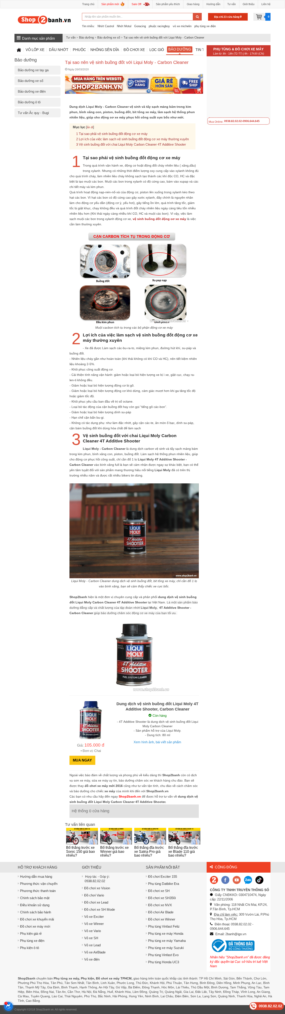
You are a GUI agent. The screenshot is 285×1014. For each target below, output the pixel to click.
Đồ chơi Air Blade (160, 912)
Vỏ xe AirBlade (95, 952)
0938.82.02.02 (95, 881)
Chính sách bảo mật (34, 898)
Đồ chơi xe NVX (160, 905)
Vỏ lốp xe (35, 50)
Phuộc (79, 50)
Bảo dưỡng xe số (108, 37)
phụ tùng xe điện (205, 26)
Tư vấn (231, 4)
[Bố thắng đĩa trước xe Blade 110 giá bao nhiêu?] (184, 836)
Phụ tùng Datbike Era (163, 884)
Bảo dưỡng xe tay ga (33, 70)
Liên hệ (266, 4)
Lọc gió (156, 50)
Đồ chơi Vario (94, 895)
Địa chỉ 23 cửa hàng (227, 16)
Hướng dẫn (213, 4)
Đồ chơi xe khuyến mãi (37, 919)
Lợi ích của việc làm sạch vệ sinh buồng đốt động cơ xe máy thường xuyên (134, 139)
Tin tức (202, 50)
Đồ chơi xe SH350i (162, 898)
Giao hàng (193, 4)
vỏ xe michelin (182, 26)
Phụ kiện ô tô (29, 948)
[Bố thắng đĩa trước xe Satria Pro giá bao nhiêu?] (150, 836)
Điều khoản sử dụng (34, 905)
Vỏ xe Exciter (94, 916)
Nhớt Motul (124, 26)
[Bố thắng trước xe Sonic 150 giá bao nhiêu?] (82, 836)
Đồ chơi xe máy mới (35, 926)
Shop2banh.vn (45, 1009)
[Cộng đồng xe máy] (214, 880)
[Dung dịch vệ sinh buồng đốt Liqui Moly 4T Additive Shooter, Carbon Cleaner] (90, 720)
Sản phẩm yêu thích (168, 4)
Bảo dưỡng (86, 37)
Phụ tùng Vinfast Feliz (164, 926)
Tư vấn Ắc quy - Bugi (33, 113)
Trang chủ (88, 4)
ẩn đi (90, 127)
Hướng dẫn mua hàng (36, 876)
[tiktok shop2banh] (259, 880)
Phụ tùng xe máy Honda (165, 933)
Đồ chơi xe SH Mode (99, 909)
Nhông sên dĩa (104, 50)
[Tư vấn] (18, 50)
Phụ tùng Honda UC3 (163, 962)
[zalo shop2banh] (248, 880)
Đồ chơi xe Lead (96, 902)
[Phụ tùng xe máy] (44, 19)
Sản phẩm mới (110, 4)
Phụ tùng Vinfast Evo (163, 955)
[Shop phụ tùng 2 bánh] (225, 880)
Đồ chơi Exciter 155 (162, 876)
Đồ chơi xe (134, 50)
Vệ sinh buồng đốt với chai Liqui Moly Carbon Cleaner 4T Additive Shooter (132, 144)
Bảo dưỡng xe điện (32, 91)
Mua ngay (82, 760)
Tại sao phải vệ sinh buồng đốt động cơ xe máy (113, 134)
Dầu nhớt (58, 50)
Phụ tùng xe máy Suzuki (166, 948)
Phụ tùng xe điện (32, 941)
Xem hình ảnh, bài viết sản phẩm (157, 742)
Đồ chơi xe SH (159, 891)
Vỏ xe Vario (92, 931)
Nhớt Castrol (106, 26)
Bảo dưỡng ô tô (29, 102)
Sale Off (136, 4)
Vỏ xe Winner (94, 924)
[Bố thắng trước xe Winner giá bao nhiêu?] (116, 836)
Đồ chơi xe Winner (161, 919)
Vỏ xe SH (91, 938)
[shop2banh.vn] (237, 880)
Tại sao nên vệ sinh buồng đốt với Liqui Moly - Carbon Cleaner (164, 37)
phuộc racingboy (159, 26)
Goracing (140, 26)
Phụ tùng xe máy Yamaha (167, 941)
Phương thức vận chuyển (38, 884)
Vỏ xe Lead (92, 945)
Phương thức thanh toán (38, 891)
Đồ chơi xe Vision (97, 888)
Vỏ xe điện (92, 959)
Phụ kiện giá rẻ (31, 933)
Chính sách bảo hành (35, 912)
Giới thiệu (248, 4)
